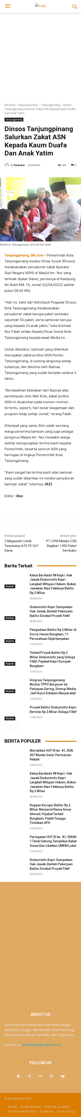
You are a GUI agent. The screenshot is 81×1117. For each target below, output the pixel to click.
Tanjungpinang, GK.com (23, 255)
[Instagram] (51, 1076)
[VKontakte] (62, 1076)
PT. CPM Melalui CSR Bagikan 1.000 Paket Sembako (61, 546)
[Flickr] (40, 1076)
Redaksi (19, 165)
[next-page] (14, 728)
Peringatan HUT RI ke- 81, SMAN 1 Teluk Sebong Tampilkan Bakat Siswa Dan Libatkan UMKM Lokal (53, 841)
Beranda (10, 105)
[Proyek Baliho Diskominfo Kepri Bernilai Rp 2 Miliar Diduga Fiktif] (15, 712)
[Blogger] (18, 1076)
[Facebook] (29, 1076)
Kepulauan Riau (28, 105)
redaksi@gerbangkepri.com (41, 1045)
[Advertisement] (40, 55)
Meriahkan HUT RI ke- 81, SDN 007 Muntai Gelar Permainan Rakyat (51, 755)
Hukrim (10, 586)
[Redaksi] (7, 165)
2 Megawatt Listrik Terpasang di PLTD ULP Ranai (21, 546)
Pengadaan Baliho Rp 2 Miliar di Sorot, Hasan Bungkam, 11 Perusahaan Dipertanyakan (53, 634)
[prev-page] (7, 728)
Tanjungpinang (50, 105)
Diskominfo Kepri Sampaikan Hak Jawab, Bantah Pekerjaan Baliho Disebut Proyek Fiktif (51, 611)
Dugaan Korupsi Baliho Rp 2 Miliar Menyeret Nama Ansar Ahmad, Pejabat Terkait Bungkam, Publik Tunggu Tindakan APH (51, 814)
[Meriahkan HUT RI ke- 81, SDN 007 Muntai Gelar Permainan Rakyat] (15, 756)
